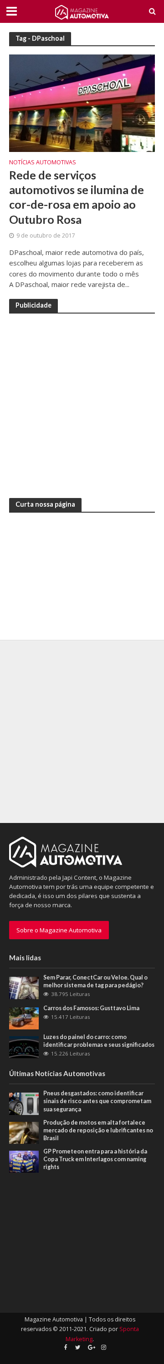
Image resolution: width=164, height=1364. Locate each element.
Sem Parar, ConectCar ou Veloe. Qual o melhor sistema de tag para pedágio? (95, 981)
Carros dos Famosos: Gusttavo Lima (91, 1008)
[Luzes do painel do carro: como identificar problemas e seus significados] (24, 1047)
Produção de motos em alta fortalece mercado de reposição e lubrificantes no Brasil (98, 1130)
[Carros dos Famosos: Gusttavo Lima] (24, 1017)
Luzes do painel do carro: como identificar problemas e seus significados (98, 1041)
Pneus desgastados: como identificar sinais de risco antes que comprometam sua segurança (97, 1101)
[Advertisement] (82, 404)
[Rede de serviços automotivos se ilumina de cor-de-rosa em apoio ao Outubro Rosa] (82, 102)
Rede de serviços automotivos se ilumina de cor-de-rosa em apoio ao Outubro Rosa (76, 197)
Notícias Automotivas (42, 163)
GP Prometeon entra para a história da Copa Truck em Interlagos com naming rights (95, 1159)
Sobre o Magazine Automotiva (59, 930)
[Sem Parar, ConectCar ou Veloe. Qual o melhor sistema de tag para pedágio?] (24, 987)
